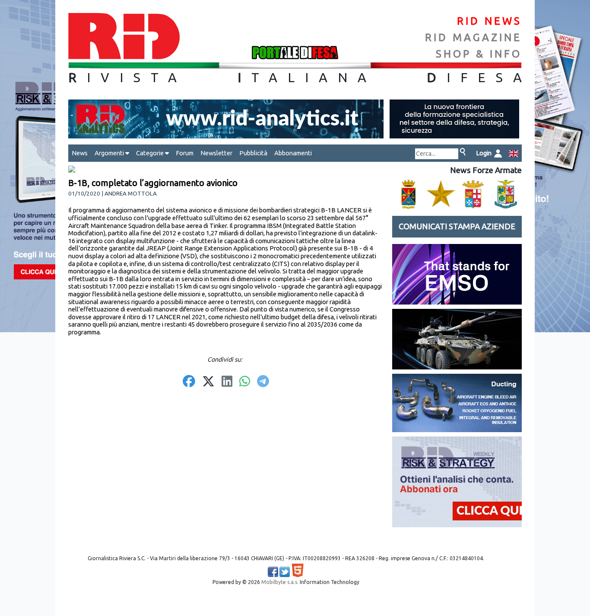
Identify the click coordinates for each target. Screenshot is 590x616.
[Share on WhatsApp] (244, 382)
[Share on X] (208, 382)
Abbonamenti (293, 153)
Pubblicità (253, 153)
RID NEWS (489, 21)
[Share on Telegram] (263, 382)
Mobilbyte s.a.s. (279, 582)
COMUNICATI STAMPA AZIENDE (457, 226)
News (80, 153)
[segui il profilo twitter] (284, 572)
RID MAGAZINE (473, 37)
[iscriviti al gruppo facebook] (273, 572)
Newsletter (216, 153)
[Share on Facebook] (189, 382)
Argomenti (110, 153)
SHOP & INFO (479, 54)
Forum (184, 153)
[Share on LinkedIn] (227, 382)
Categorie (150, 153)
